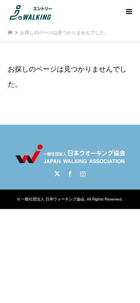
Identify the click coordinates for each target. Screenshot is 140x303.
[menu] (128, 11)
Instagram (83, 173)
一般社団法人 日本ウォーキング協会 (52, 199)
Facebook (70, 173)
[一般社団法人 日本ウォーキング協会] (31, 11)
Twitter (57, 173)
